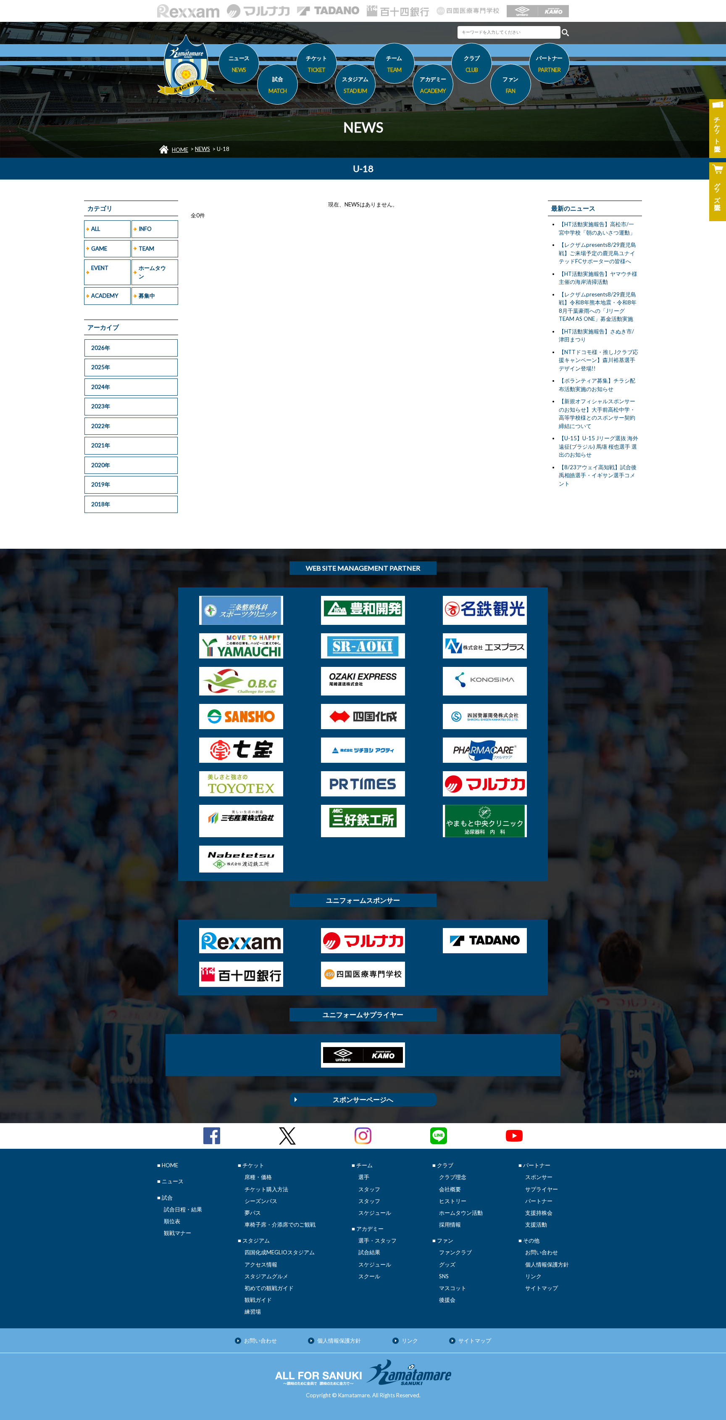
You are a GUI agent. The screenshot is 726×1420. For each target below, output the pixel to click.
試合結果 (369, 1252)
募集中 (147, 295)
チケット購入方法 (266, 1189)
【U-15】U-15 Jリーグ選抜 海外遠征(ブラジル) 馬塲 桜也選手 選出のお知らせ (598, 446)
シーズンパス (261, 1201)
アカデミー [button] (433, 85)
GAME (99, 248)
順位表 (172, 1221)
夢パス (253, 1212)
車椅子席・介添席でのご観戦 (280, 1224)
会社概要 (450, 1189)
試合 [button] (277, 85)
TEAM (146, 248)
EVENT (99, 267)
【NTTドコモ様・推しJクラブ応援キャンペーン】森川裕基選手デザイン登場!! (598, 360)
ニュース (239, 64)
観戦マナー (177, 1233)
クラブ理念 (452, 1177)
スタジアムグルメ (266, 1276)
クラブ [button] (472, 64)
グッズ (447, 1264)
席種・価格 (258, 1177)
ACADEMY (104, 295)
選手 (363, 1177)
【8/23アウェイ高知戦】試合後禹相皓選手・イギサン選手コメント (598, 475)
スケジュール (374, 1212)
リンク (533, 1276)
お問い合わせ (541, 1252)
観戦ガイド (258, 1299)
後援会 (447, 1299)
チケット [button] (316, 64)
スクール (369, 1276)
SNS (444, 1276)
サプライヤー (541, 1189)
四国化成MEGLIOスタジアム (280, 1252)
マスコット (452, 1288)
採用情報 (450, 1224)
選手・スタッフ (377, 1240)
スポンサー (538, 1177)
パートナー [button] (549, 64)
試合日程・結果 (183, 1209)
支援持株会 (538, 1212)
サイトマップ (541, 1288)
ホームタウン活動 (461, 1212)
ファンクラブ (455, 1252)
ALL (95, 228)
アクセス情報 (261, 1264)
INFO (145, 228)
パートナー (538, 1201)
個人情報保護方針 (547, 1264)
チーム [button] (394, 64)
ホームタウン (152, 272)
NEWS (202, 148)
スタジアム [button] (355, 85)
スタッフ (369, 1189)
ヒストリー (452, 1201)
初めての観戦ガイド (269, 1288)
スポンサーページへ (363, 1099)
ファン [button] (510, 85)
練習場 (253, 1311)
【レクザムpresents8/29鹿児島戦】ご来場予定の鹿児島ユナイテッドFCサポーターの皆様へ (597, 252)
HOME (180, 149)
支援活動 (536, 1224)
